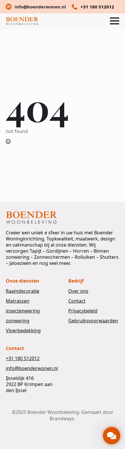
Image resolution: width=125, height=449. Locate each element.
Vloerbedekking (23, 331)
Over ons (78, 291)
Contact (76, 301)
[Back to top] (62, 434)
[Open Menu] (114, 21)
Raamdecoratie (22, 291)
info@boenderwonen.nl (32, 368)
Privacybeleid (82, 311)
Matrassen (17, 301)
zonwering (17, 321)
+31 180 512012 (23, 358)
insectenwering (23, 311)
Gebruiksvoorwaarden (93, 321)
